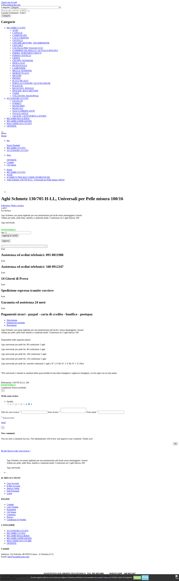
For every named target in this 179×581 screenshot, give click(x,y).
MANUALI (17, 108)
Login (9, 493)
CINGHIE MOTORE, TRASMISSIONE (31, 43)
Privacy (10, 517)
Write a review (17, 205)
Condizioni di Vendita (16, 519)
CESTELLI (17, 40)
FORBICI (16, 103)
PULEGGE (17, 86)
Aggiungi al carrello (10, 236)
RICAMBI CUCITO (16, 28)
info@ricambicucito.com (18, 557)
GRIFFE (16, 58)
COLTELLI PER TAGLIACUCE (27, 48)
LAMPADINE (19, 68)
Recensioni (12, 325)
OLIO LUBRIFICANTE (23, 111)
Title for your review (11, 412)
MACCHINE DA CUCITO (19, 123)
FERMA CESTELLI (21, 55)
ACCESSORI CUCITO (17, 98)
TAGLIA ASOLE (20, 113)
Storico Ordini (13, 488)
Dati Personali (13, 491)
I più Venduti (12, 507)
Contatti (10, 162)
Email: (4, 557)
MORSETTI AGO (20, 73)
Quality (10, 401)
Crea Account (13, 483)
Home (4, 136)
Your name (92, 412)
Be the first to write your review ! (15, 451)
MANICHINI (18, 106)
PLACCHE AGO (20, 81)
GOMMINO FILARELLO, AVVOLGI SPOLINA (35, 50)
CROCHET (17, 45)
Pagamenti (11, 509)
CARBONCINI (19, 35)
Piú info (145, 577)
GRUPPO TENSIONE (22, 60)
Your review (54, 412)
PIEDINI (16, 78)
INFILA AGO (18, 63)
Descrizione (12, 320)
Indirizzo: (5, 554)
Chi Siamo (11, 165)
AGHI (15, 30)
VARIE (15, 93)
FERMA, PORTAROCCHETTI (26, 53)
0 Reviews (5, 205)
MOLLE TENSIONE (22, 70)
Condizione (6, 387)
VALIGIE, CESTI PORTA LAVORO (29, 116)
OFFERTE (12, 126)
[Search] (29, 10)
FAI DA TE (17, 101)
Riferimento (6, 382)
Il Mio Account (13, 486)
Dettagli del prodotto (16, 323)
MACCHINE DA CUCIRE (19, 541)
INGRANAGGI (19, 65)
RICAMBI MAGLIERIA (18, 118)
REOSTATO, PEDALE (23, 88)
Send (3, 422)
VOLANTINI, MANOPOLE (25, 96)
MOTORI (16, 75)
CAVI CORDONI (20, 38)
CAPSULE (17, 33)
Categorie (6, 16)
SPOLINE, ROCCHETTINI (25, 91)
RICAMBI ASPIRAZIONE (19, 121)
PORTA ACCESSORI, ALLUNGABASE (31, 83)
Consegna (11, 514)
